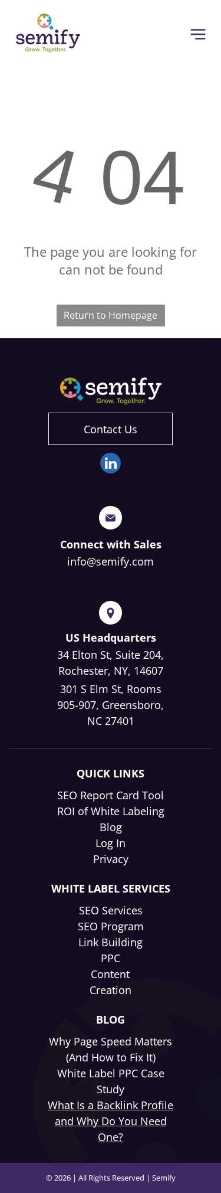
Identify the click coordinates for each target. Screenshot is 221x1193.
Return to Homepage (110, 315)
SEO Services (111, 910)
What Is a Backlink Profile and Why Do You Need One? (110, 1121)
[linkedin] (110, 464)
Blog (111, 827)
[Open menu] (198, 34)
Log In (110, 843)
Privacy (110, 859)
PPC (110, 958)
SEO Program (111, 926)
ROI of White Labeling (110, 811)
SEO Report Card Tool (110, 795)
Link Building (110, 942)
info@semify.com (110, 561)
